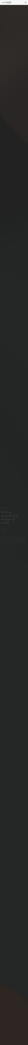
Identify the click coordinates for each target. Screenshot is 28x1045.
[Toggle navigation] (22, 2)
